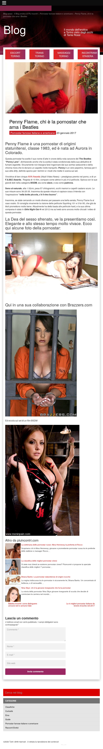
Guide (7, 719)
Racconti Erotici (12, 727)
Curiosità (9, 711)
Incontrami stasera (89, 54)
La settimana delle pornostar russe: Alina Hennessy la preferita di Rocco (51, 545)
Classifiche (9, 707)
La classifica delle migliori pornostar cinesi (39, 561)
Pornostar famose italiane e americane (32, 133)
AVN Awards (34, 176)
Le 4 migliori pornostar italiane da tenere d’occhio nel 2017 (80, 604)
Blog (14, 29)
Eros (7, 715)
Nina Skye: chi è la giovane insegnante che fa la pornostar (46, 588)
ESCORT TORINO (15, 54)
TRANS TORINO (39, 54)
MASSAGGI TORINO (64, 54)
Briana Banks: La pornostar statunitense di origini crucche (45, 577)
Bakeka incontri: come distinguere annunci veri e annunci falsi (22, 604)
